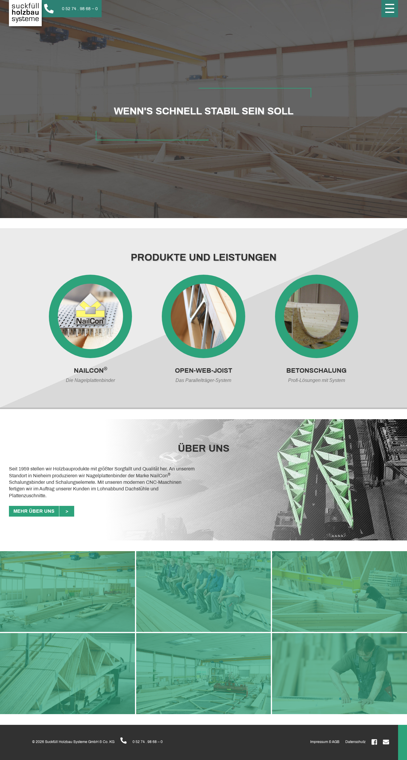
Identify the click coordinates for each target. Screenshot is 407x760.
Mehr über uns (34, 511)
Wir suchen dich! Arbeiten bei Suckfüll (39, 65)
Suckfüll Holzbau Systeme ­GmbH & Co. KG (25, 13)
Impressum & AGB (324, 742)
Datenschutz (355, 742)
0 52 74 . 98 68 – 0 (148, 742)
